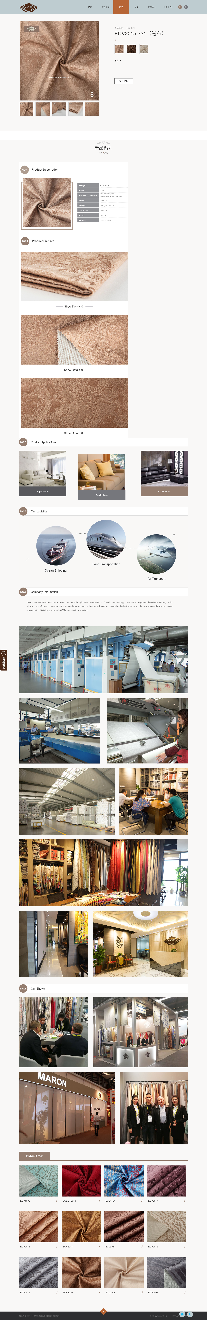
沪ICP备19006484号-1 (159, 1315)
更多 (116, 60)
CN (180, 7)
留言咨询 (123, 81)
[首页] (28, 7)
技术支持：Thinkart (180, 1315)
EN (186, 7)
